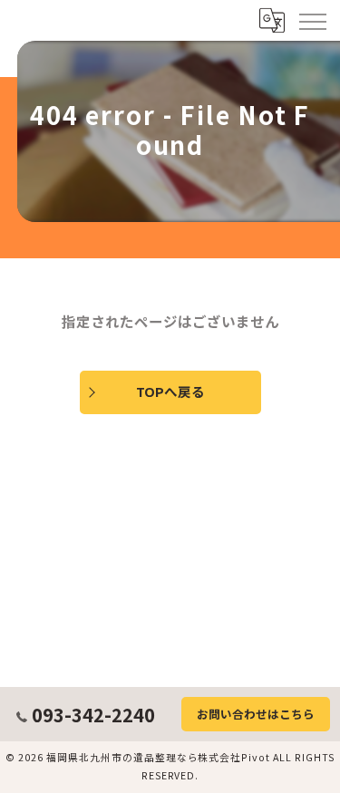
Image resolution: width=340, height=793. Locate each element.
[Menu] (312, 20)
